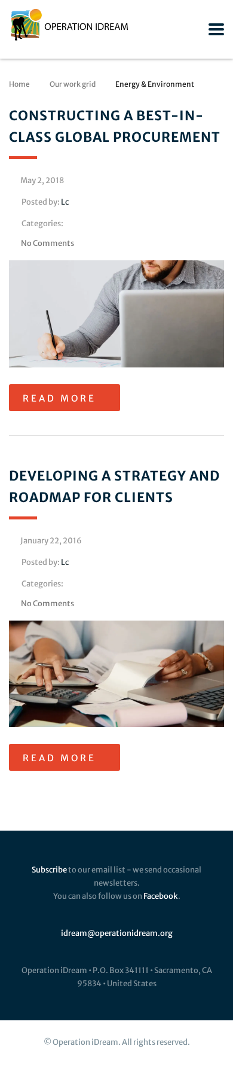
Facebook (160, 896)
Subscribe (49, 870)
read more (59, 398)
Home (19, 84)
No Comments (47, 243)
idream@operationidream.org (117, 933)
